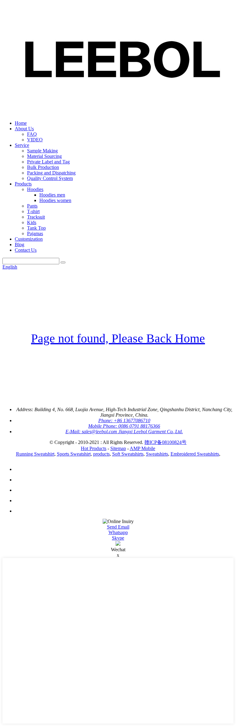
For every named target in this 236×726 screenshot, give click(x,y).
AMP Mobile (142, 448)
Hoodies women (55, 200)
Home (21, 123)
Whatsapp (118, 532)
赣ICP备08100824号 (165, 442)
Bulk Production (43, 167)
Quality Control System (50, 178)
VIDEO (35, 139)
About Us (24, 128)
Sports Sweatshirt (74, 454)
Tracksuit (36, 217)
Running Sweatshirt (35, 454)
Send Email (118, 526)
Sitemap (118, 448)
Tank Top (36, 228)
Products (23, 183)
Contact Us (26, 250)
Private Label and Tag (48, 161)
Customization (29, 239)
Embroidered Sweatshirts (195, 454)
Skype (118, 538)
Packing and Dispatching (51, 172)
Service (22, 145)
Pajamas (35, 233)
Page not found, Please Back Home (118, 338)
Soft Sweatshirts (128, 454)
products (101, 454)
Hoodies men (52, 194)
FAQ (32, 134)
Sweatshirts (157, 454)
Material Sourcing (44, 156)
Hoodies (35, 189)
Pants (32, 205)
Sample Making (42, 150)
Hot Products (93, 448)
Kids (31, 222)
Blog (19, 244)
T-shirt (33, 211)
